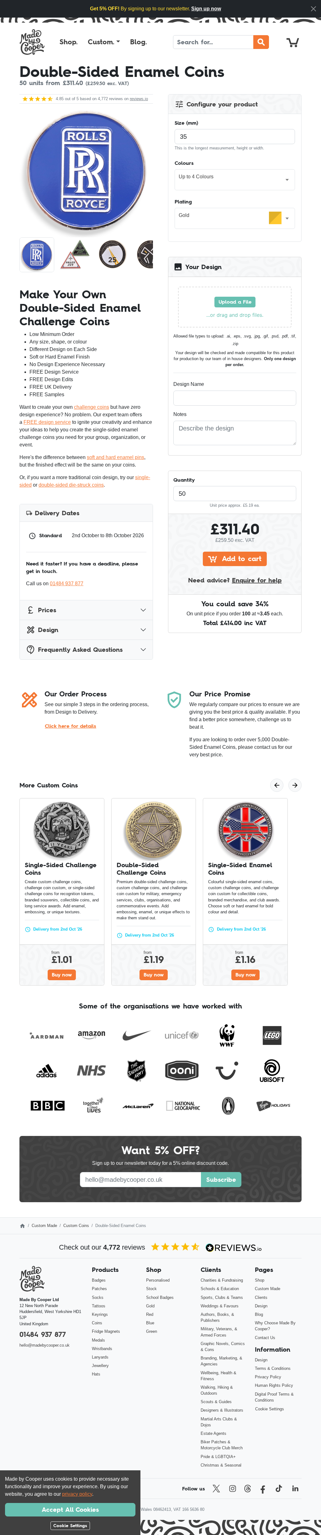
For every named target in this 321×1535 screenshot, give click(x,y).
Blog (259, 1314)
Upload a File (234, 301)
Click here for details (70, 725)
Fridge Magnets (106, 1331)
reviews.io (139, 98)
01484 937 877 (66, 583)
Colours (184, 162)
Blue (150, 1323)
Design (48, 629)
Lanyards (100, 1357)
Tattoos (98, 1306)
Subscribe (221, 1179)
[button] (104, 42)
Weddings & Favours (220, 1306)
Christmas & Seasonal (221, 1465)
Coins (97, 1323)
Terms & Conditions (273, 1368)
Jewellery (100, 1365)
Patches (99, 1288)
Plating (183, 201)
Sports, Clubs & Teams (222, 1297)
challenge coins (91, 407)
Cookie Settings (269, 1409)
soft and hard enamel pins (115, 457)
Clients (261, 1297)
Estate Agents (213, 1433)
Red (149, 1314)
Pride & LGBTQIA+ (218, 1456)
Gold (150, 1306)
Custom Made (44, 1225)
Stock (151, 1288)
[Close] (313, 9)
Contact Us (265, 1337)
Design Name (188, 384)
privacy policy (77, 1494)
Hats (96, 1374)
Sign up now (206, 8)
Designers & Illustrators (222, 1410)
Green (151, 1331)
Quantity (184, 479)
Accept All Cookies (70, 1509)
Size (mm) (186, 122)
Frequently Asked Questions (80, 649)
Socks (97, 1297)
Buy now (62, 974)
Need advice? (235, 580)
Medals (98, 1340)
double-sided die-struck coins (71, 485)
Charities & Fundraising (222, 1280)
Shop (259, 1280)
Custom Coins (76, 1225)
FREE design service (47, 422)
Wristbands (102, 1348)
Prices (47, 610)
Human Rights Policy (274, 1385)
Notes (180, 414)
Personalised (158, 1280)
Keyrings (100, 1314)
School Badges (160, 1297)
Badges (99, 1280)
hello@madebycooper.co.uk (44, 1345)
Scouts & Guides (216, 1401)
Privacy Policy (268, 1377)
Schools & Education (220, 1288)
